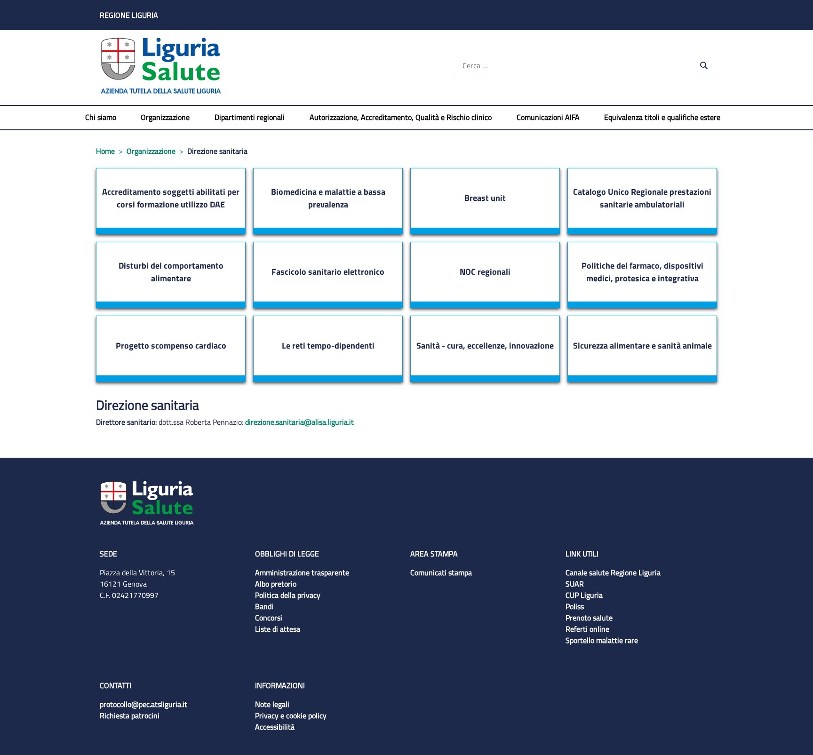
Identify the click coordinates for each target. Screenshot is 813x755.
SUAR (575, 583)
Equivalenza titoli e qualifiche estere (662, 117)
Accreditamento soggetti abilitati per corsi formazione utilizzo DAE (170, 198)
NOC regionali (485, 271)
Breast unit (485, 197)
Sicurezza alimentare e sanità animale (642, 345)
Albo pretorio (275, 583)
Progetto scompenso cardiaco (171, 345)
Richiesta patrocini (129, 715)
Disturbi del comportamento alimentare (171, 272)
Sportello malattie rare (602, 640)
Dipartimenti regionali (250, 117)
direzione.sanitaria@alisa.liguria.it (299, 422)
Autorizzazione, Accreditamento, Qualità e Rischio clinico (401, 117)
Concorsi (268, 617)
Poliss (575, 606)
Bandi (264, 606)
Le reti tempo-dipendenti (328, 345)
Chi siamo (100, 117)
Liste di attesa (277, 629)
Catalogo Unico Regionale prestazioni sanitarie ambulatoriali (642, 198)
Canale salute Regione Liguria (613, 572)
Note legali (272, 704)
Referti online (587, 629)
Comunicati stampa (441, 572)
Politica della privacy (287, 595)
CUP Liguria (584, 595)
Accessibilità (275, 726)
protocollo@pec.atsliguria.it (143, 704)
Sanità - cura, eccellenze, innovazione (485, 345)
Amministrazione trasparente (302, 572)
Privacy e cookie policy (291, 715)
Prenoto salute (589, 617)
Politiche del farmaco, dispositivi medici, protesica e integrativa (642, 272)
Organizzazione (165, 117)
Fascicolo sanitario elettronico (327, 271)
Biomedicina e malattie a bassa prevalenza (328, 198)
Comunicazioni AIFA (548, 117)
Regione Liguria (129, 15)
